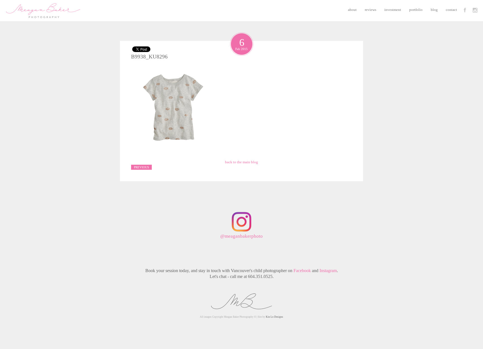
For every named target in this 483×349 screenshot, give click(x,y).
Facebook (302, 270)
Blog (434, 10)
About (352, 10)
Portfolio (416, 10)
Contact (451, 10)
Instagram (328, 270)
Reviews (370, 10)
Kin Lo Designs (274, 316)
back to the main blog (241, 162)
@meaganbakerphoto (241, 236)
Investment (392, 10)
